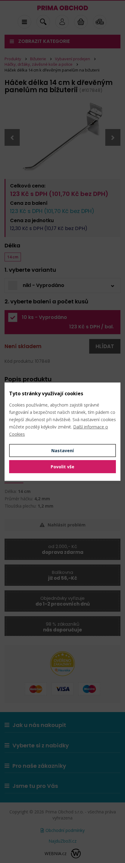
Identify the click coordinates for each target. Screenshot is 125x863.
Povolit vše (62, 467)
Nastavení (62, 450)
